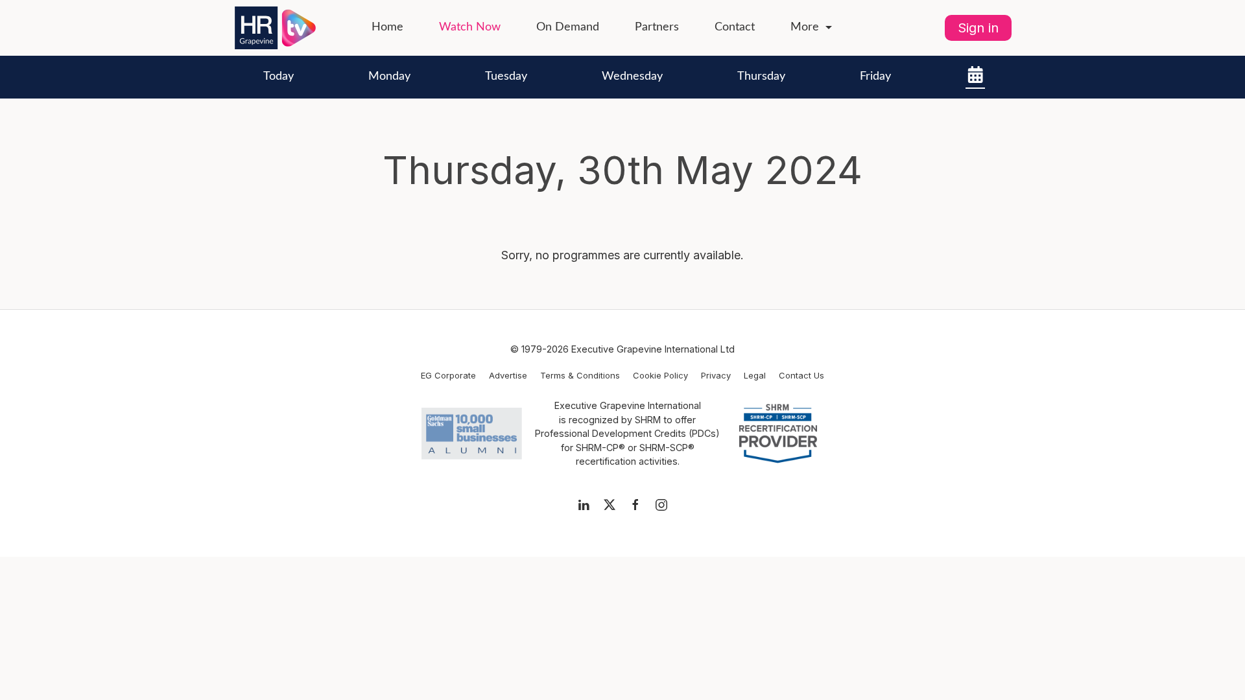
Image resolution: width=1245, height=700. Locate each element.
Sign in (978, 28)
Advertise (508, 375)
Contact (735, 27)
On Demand (567, 27)
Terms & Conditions (580, 375)
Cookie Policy (660, 375)
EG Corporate (448, 375)
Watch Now (470, 27)
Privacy (716, 375)
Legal (755, 375)
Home (387, 27)
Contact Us (801, 375)
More (804, 27)
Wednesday (632, 76)
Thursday (761, 76)
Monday (389, 76)
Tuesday (506, 76)
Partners (657, 27)
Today (278, 76)
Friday (875, 76)
